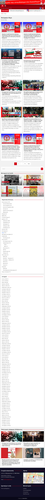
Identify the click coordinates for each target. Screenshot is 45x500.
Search (42, 169)
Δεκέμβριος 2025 (5, 290)
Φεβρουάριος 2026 (5, 287)
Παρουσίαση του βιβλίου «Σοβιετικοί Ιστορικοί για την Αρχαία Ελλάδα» (10, 195)
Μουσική (4, 263)
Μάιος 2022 (4, 359)
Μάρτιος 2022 (5, 362)
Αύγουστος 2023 (5, 333)
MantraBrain (24, 498)
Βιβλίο (25, 179)
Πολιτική (4, 239)
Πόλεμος (5, 253)
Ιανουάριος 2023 (5, 345)
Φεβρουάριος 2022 (5, 364)
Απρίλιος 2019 (5, 413)
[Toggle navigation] (5, 5)
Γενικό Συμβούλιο (6, 205)
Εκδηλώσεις (29, 89)
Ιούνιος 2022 (4, 357)
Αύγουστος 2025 (5, 297)
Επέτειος (33, 89)
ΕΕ (4, 244)
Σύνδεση (24, 488)
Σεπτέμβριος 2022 (5, 352)
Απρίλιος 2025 (5, 302)
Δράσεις (25, 89)
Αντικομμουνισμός (6, 241)
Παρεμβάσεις (5, 222)
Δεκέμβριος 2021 (5, 367)
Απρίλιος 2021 (5, 379)
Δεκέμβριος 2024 (5, 309)
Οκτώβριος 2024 (5, 313)
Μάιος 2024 (4, 318)
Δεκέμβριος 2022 (5, 347)
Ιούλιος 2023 (4, 335)
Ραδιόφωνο (26, 31)
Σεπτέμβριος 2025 (5, 296)
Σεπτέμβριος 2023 (5, 331)
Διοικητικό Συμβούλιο (7, 207)
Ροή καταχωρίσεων (27, 490)
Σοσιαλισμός (4, 31)
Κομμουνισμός (6, 251)
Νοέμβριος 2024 (5, 311)
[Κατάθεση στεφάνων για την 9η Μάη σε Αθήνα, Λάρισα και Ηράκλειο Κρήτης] (11, 112)
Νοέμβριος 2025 (5, 292)
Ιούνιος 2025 (4, 299)
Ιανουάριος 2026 (5, 289)
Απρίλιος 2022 (5, 360)
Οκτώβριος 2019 (5, 408)
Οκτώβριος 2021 (5, 371)
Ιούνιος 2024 (4, 316)
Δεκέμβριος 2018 (5, 420)
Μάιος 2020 (4, 396)
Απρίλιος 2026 (5, 284)
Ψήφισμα (4, 212)
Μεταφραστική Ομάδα (37, 179)
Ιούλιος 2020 (4, 393)
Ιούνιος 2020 (4, 394)
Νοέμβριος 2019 (5, 406)
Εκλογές (4, 208)
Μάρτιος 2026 (5, 285)
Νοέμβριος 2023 (5, 328)
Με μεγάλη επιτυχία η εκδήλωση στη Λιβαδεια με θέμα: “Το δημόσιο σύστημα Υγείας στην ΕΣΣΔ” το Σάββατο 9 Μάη (33, 120)
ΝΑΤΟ (5, 246)
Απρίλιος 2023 (5, 340)
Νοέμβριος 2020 (5, 388)
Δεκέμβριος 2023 (5, 326)
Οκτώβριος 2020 (5, 389)
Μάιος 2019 (4, 411)
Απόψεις (25, 187)
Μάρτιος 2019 (5, 415)
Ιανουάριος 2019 (5, 418)
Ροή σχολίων (25, 492)
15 (24, 163)
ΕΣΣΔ (3, 87)
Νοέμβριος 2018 (5, 422)
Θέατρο (4, 261)
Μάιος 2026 (4, 282)
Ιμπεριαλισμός (6, 242)
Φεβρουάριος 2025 (5, 306)
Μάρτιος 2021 (5, 381)
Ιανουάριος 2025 (5, 307)
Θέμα (5, 87)
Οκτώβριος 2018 (5, 423)
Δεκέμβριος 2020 (5, 386)
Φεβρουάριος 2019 (5, 416)
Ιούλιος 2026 (4, 279)
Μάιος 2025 (4, 301)
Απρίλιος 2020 (5, 398)
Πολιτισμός (12, 87)
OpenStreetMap (37, 482)
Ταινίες (3, 89)
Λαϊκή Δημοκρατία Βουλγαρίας (9, 270)
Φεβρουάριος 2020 (5, 401)
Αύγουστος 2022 (5, 353)
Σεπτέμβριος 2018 (5, 425)
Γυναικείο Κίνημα (5, 217)
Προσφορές (5, 224)
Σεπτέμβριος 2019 (5, 410)
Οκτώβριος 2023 (5, 330)
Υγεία (3, 266)
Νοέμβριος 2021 (5, 369)
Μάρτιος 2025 (5, 304)
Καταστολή (5, 248)
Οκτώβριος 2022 (5, 350)
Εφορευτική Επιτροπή (7, 210)
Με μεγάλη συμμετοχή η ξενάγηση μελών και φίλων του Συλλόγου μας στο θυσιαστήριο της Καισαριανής (33, 93)
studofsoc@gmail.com (8, 479)
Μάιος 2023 (4, 338)
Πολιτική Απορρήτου (5, 488)
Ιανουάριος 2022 (5, 365)
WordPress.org (26, 493)
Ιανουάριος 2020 (5, 403)
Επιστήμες (4, 231)
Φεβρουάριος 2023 (5, 343)
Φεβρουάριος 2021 (5, 382)
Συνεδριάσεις (5, 227)
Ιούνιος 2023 (4, 336)
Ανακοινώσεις (4, 114)
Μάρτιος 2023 (5, 342)
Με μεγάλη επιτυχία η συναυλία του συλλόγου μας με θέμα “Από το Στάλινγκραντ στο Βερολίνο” (32, 444)
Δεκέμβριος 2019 (5, 405)
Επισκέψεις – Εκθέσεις (7, 259)
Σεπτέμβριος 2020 (5, 391)
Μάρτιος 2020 (5, 399)
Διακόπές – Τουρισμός (7, 258)
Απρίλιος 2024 (5, 319)
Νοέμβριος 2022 (5, 348)
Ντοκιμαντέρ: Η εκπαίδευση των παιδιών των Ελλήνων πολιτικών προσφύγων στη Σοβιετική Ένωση (11, 93)
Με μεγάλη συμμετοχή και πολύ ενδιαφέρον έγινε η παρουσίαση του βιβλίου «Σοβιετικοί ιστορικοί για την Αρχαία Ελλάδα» (32, 182)
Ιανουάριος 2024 (5, 325)
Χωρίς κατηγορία (5, 271)
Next (29, 163)
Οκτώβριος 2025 (5, 294)
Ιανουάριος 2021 (5, 384)
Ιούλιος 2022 (4, 355)
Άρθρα (3, 215)
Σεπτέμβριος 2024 (5, 314)
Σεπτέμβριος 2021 (5, 372)
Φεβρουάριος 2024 (5, 323)
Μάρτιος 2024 (5, 321)
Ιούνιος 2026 (4, 280)
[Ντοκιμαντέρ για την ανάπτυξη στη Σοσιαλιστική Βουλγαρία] (33, 54)
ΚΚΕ (38, 89)
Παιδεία (8, 87)
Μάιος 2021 (4, 377)
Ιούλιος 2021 (4, 374)
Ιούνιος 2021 (4, 376)
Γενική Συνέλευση (6, 203)
